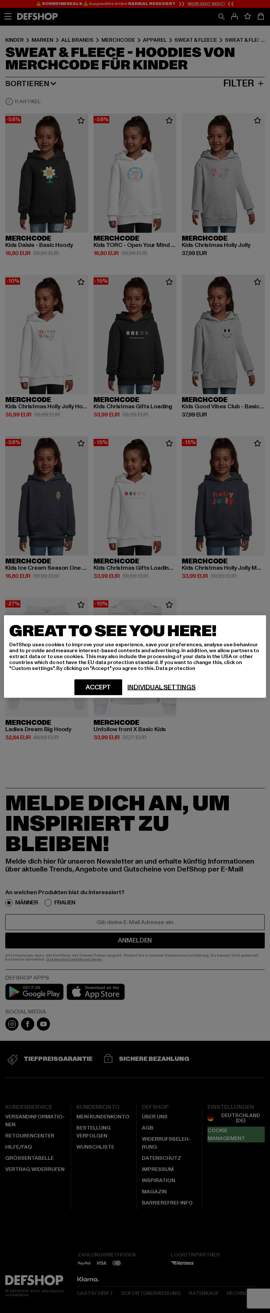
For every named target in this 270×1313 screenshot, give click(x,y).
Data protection (175, 668)
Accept (98, 687)
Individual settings (161, 687)
